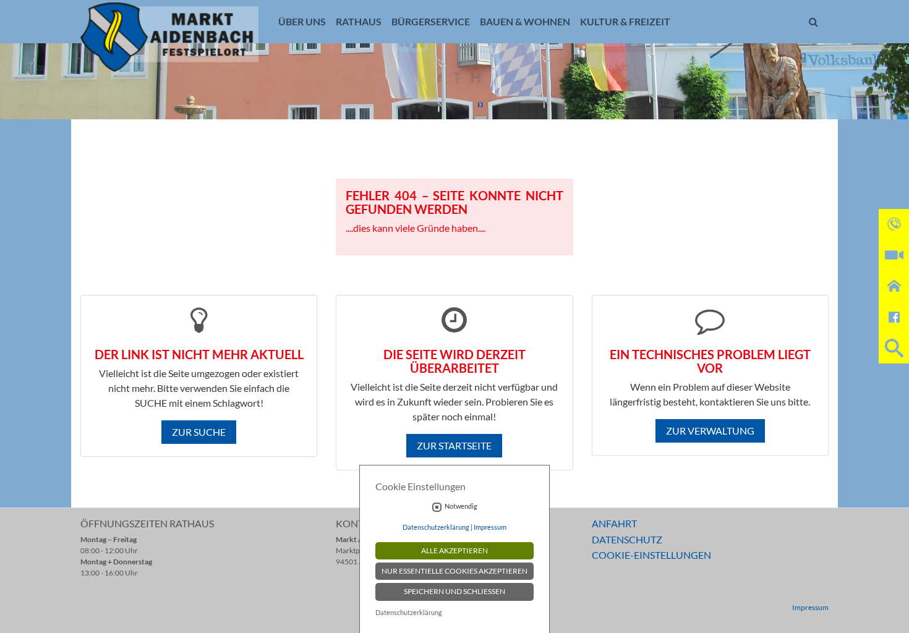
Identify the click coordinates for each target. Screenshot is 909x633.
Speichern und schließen (454, 591)
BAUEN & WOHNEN (525, 21)
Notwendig (461, 506)
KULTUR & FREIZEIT (625, 21)
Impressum (810, 607)
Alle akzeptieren (454, 550)
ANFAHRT (614, 523)
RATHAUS (359, 21)
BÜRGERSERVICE (430, 21)
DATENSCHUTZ (627, 539)
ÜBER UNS (302, 21)
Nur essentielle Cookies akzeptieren (454, 571)
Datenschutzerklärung (436, 527)
